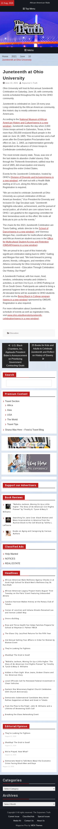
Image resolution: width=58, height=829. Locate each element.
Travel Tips (12, 424)
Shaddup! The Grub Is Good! (17, 655)
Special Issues (44, 816)
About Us (41, 821)
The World (12, 419)
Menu (30, 50)
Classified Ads (28, 816)
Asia (9, 410)
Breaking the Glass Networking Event (22, 714)
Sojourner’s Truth (29, 83)
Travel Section (12, 401)
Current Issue (13, 816)
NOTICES (10, 558)
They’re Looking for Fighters (17, 648)
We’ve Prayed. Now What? (16, 752)
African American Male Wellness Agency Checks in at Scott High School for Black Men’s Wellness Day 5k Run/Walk (28, 582)
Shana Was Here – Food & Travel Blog (24, 430)
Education (14, 333)
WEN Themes (36, 825)
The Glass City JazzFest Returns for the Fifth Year (28, 634)
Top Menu (30, 9)
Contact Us (29, 821)
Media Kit (17, 821)
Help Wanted (11, 554)
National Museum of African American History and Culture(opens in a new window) (25, 122)
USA (9, 415)
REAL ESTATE (12, 563)
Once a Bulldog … (13, 619)
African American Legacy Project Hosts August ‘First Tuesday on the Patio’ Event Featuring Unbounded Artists (28, 593)
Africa (10, 405)
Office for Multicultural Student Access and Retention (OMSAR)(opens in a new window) (28, 241)
